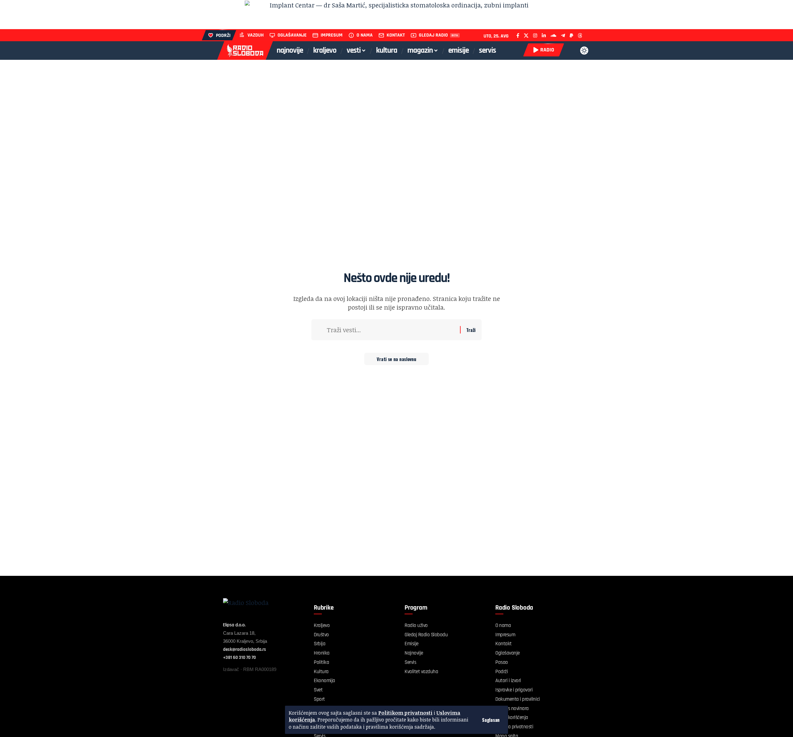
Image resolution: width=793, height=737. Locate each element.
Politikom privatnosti (405, 712)
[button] (490, 720)
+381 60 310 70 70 (239, 657)
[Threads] (580, 35)
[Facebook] (518, 35)
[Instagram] (535, 35)
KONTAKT (396, 35)
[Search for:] (391, 329)
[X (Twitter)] (526, 35)
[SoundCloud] (553, 35)
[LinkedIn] (543, 35)
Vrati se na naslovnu (396, 358)
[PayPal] (571, 35)
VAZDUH (256, 35)
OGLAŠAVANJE (292, 35)
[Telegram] (563, 35)
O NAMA (365, 35)
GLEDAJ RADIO (433, 35)
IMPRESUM (332, 35)
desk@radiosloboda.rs (244, 649)
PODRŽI (223, 35)
